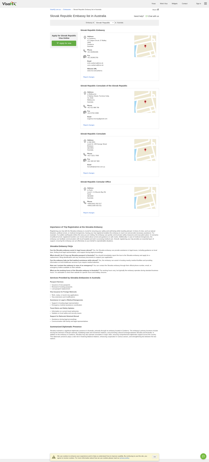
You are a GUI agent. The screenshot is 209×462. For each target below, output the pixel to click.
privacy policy (124, 458)
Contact (184, 3)
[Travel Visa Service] (9, 4)
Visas (154, 3)
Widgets (175, 3)
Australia (119, 22)
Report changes (88, 77)
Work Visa (163, 3)
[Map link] (145, 46)
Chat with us (153, 16)
